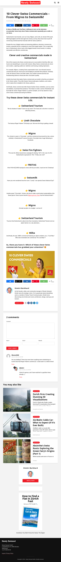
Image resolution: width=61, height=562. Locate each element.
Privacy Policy (9, 553)
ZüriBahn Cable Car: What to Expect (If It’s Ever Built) (44, 423)
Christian (35, 460)
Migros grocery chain (34, 195)
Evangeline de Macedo (38, 409)
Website (40, 340)
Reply (13, 364)
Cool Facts (36, 391)
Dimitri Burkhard (9, 21)
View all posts (30, 480)
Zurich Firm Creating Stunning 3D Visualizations (43, 397)
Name (8, 340)
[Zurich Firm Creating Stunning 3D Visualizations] (16, 399)
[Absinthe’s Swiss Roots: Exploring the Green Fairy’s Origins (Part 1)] (16, 451)
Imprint (3, 553)
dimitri (21, 368)
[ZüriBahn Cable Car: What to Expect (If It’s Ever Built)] (16, 425)
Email (24, 340)
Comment (8, 321)
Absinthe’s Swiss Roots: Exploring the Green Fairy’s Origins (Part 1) (43, 449)
